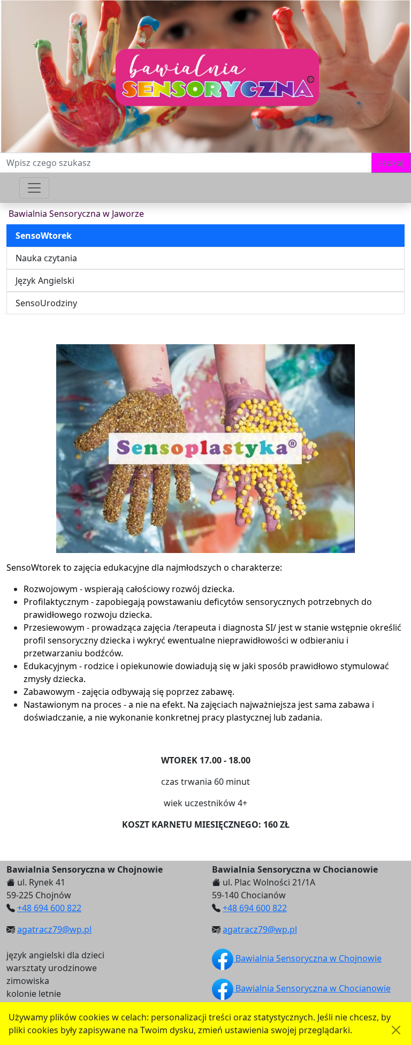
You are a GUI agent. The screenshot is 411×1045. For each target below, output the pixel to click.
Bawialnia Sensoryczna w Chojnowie (307, 958)
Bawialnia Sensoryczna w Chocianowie (312, 988)
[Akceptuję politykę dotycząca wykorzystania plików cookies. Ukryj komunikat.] (396, 1030)
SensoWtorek (44, 235)
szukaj (391, 163)
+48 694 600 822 (49, 908)
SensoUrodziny (46, 303)
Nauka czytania (46, 258)
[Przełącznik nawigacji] (34, 188)
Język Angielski (45, 280)
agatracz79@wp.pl (54, 929)
